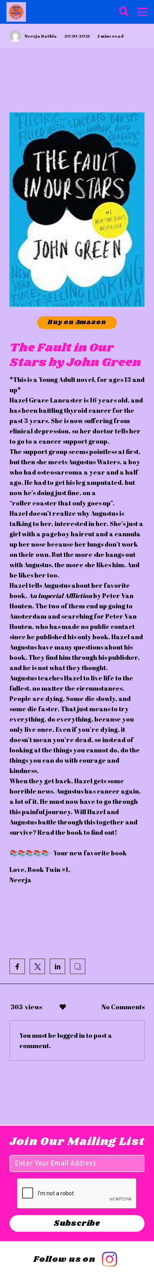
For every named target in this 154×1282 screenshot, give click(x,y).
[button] (123, 11)
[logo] (16, 12)
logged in (71, 1035)
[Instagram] (109, 1259)
